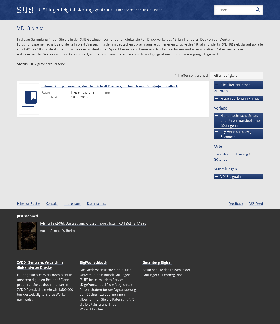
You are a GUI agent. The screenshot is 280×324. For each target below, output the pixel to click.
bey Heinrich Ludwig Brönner (233, 134)
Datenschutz (96, 203)
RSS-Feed (256, 203)
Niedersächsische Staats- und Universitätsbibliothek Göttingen (237, 120)
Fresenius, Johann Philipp (238, 98)
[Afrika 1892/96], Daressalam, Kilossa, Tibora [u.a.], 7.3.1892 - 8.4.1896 (93, 223)
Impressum (72, 203)
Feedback (236, 203)
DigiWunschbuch (93, 262)
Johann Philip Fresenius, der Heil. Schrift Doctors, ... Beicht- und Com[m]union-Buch (110, 86)
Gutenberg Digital (157, 262)
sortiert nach (199, 75)
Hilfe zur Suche (28, 203)
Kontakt (52, 203)
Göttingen (223, 159)
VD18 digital (227, 176)
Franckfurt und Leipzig (232, 154)
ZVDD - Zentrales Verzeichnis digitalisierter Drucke (40, 265)
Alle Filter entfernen (232, 84)
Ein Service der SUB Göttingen (139, 10)
